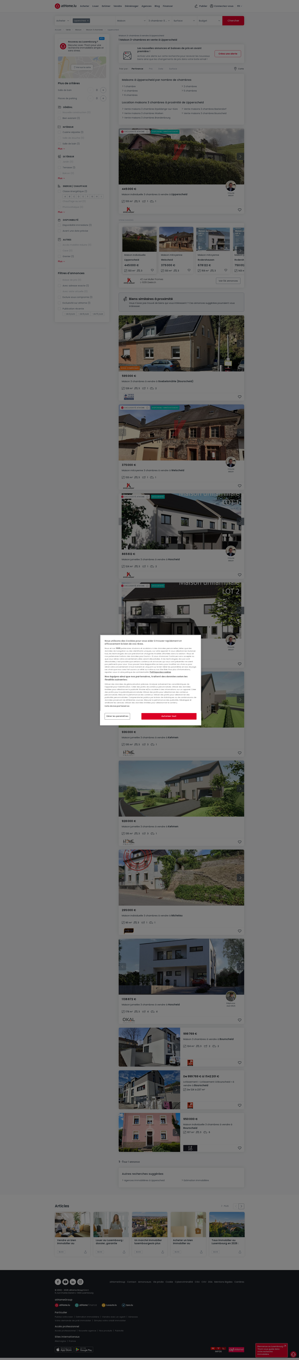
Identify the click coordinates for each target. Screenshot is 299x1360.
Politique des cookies (160, 672)
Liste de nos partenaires (117, 706)
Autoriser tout (168, 716)
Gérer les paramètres (117, 716)
